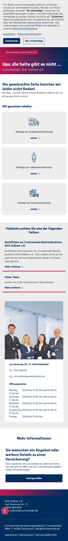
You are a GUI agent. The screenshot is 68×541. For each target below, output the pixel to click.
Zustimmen (11, 40)
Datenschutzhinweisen (25, 28)
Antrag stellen (34, 478)
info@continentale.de (47, 528)
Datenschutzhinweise (29, 34)
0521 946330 (20, 370)
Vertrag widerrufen (46, 534)
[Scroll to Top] (61, 531)
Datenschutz (34, 22)
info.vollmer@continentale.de (29, 376)
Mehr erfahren (13, 266)
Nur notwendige (34, 40)
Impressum (9, 34)
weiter (34, 138)
